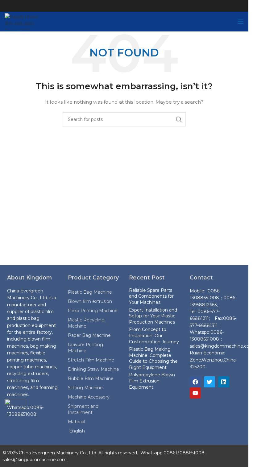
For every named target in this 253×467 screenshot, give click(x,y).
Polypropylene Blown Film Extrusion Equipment (152, 381)
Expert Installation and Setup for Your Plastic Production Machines (153, 316)
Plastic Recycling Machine (86, 323)
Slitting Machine (85, 388)
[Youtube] (195, 393)
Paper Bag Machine (89, 335)
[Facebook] (195, 381)
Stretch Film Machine (91, 360)
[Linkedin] (223, 381)
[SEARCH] (179, 119)
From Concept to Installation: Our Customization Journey (154, 335)
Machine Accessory (89, 397)
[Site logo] (26, 21)
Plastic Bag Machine (90, 292)
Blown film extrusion (90, 301)
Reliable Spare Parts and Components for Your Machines (151, 296)
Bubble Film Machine (91, 378)
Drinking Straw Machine (93, 369)
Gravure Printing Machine (85, 347)
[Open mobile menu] (240, 21)
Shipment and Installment (83, 409)
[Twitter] (209, 381)
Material (76, 421)
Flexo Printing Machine (93, 310)
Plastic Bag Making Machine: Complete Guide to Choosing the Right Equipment (153, 358)
